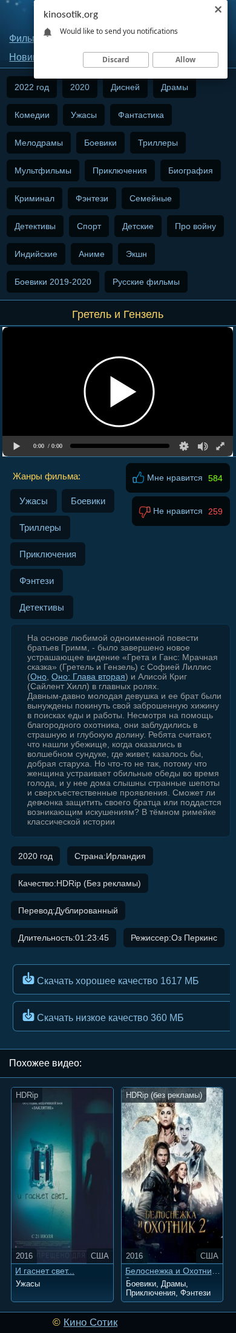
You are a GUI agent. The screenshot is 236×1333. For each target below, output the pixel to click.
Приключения (120, 170)
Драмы (174, 87)
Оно (38, 676)
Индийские (36, 254)
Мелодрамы (39, 143)
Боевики (100, 143)
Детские (138, 226)
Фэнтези (92, 198)
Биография (190, 170)
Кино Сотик (90, 1322)
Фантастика (141, 115)
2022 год (32, 87)
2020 (80, 87)
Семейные (150, 198)
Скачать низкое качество (109, 1018)
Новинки (28, 57)
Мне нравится (174, 478)
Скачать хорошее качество (116, 981)
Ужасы (84, 115)
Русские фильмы (146, 282)
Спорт (89, 226)
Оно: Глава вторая (88, 676)
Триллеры (158, 143)
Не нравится (177, 511)
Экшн (136, 254)
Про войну (195, 226)
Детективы (35, 226)
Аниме (92, 254)
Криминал (34, 198)
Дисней (125, 87)
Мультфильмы (43, 170)
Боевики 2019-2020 (53, 282)
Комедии (32, 115)
